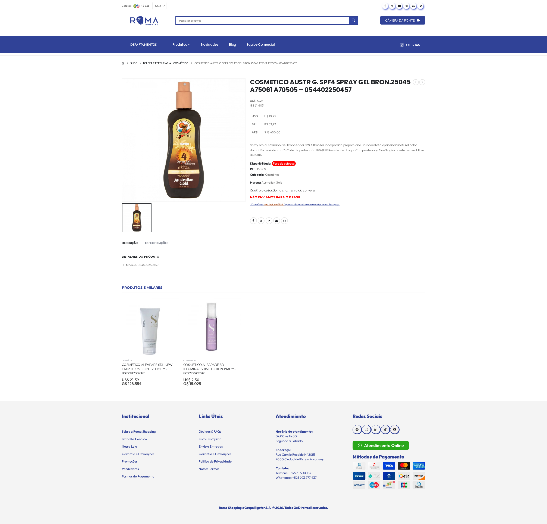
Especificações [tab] (156, 243)
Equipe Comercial (261, 44)
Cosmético (272, 175)
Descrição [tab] (130, 243)
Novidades (210, 44)
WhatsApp (284, 220)
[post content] (150, 326)
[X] (392, 6)
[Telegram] (420, 6)
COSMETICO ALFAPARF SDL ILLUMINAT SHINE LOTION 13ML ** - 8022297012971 (209, 369)
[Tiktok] (385, 429)
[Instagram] (406, 6)
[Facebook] (385, 6)
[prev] (416, 82)
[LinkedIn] (413, 6)
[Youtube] (399, 6)
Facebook (253, 220)
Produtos (179, 44)
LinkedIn (269, 220)
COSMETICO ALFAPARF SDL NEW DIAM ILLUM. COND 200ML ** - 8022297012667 (147, 369)
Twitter (261, 220)
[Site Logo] (144, 20)
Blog (232, 44)
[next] (422, 82)
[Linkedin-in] (376, 429)
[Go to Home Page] (123, 63)
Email (276, 220)
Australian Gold (272, 182)
